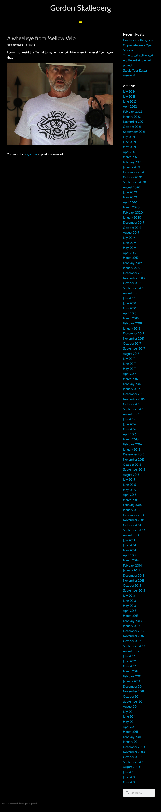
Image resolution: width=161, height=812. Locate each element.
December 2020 (134, 172)
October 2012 (132, 641)
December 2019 (133, 222)
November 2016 (134, 399)
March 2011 (130, 732)
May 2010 (129, 782)
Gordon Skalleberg (80, 8)
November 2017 (133, 338)
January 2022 (132, 117)
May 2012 (129, 666)
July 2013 (129, 595)
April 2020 (130, 202)
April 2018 (130, 313)
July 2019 (129, 238)
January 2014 (131, 570)
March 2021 (130, 157)
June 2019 (129, 243)
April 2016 (129, 434)
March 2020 (131, 207)
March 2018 (131, 318)
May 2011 (129, 722)
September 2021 (134, 132)
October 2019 (132, 227)
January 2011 (131, 742)
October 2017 (132, 343)
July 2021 (129, 137)
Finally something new (138, 40)
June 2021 (129, 142)
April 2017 (129, 374)
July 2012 (129, 656)
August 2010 (131, 767)
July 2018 (129, 298)
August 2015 (131, 475)
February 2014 (132, 565)
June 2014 (129, 545)
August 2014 (131, 535)
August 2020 (131, 187)
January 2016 (131, 449)
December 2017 (133, 333)
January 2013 (131, 626)
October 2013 (132, 585)
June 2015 (129, 485)
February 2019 (132, 263)
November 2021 (133, 122)
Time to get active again (139, 55)
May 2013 (129, 606)
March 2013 (131, 616)
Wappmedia (32, 803)
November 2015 (134, 459)
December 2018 (134, 273)
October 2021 (132, 127)
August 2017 (131, 354)
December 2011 (133, 686)
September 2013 (134, 590)
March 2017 (130, 379)
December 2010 (134, 747)
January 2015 (131, 510)
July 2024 (129, 91)
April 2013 (129, 611)
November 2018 (134, 278)
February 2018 (132, 323)
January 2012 (131, 681)
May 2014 (129, 550)
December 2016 (133, 394)
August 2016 (131, 414)
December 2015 (133, 454)
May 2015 (129, 490)
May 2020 (130, 197)
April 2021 (129, 152)
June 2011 (129, 716)
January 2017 (131, 389)
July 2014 (129, 540)
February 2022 (132, 111)
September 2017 (134, 348)
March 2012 (130, 671)
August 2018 (131, 293)
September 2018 (134, 288)
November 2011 (133, 691)
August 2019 (131, 232)
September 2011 (133, 701)
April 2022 (130, 106)
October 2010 (132, 757)
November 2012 (133, 636)
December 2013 (133, 575)
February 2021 (132, 162)
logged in (31, 154)
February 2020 (133, 212)
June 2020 (130, 192)
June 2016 (129, 424)
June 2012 (129, 661)
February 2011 (132, 737)
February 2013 (132, 621)
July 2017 (129, 358)
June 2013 (129, 601)
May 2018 (129, 308)
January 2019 (131, 268)
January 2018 (131, 328)
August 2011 (131, 706)
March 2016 (131, 439)
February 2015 (132, 505)
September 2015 (134, 469)
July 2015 (129, 479)
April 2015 (129, 495)
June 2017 (129, 364)
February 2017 (132, 384)
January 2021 (131, 167)
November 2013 (134, 580)
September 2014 (134, 530)
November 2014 (134, 520)
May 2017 (129, 369)
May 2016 (129, 429)
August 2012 (131, 651)
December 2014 (133, 515)
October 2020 (132, 177)
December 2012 (133, 631)
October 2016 (132, 404)
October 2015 (132, 464)
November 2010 (134, 752)
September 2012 (134, 646)
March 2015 (131, 500)
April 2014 (129, 555)
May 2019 (129, 248)
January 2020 (132, 217)
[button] (80, 21)
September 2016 (134, 409)
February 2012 (132, 676)
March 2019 (131, 258)
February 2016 (132, 444)
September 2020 (134, 182)
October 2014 (132, 525)
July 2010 (129, 772)
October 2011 (131, 696)
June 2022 (129, 101)
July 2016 (129, 419)
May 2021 (129, 147)
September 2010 (134, 762)
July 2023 (129, 96)
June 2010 (129, 777)
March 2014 (131, 560)
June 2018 (129, 303)
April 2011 (129, 727)
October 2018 (132, 283)
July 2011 (128, 712)
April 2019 (129, 253)
